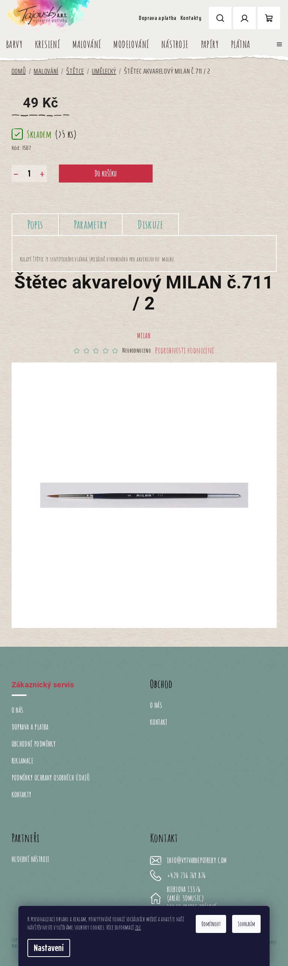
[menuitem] (14, 44)
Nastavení (49, 948)
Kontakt (159, 722)
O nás (18, 710)
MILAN (144, 335)
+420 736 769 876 (186, 875)
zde (138, 927)
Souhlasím (246, 924)
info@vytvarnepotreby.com (197, 860)
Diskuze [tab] (150, 224)
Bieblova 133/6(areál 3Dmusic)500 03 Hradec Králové (191, 898)
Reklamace (23, 760)
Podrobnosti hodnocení (184, 350)
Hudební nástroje (31, 859)
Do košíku (105, 173)
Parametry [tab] (90, 224)
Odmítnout (210, 924)
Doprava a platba (157, 18)
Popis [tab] (35, 224)
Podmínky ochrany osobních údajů (51, 777)
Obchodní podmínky (34, 744)
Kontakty (190, 18)
